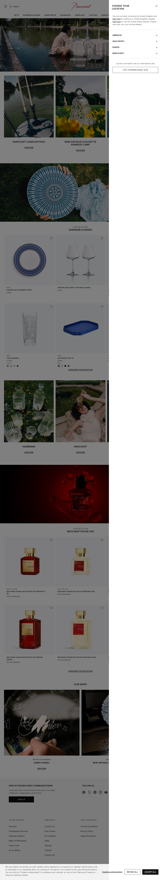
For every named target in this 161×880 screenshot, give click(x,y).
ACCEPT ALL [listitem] (150, 872)
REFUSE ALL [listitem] (132, 872)
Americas (117, 35)
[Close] (156, 6)
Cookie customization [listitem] (112, 872)
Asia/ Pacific (118, 41)
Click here (116, 19)
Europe (115, 47)
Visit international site (135, 70)
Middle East (118, 53)
